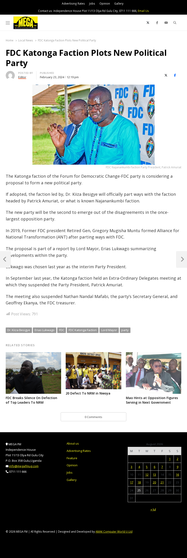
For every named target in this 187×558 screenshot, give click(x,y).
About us (73, 443)
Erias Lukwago (45, 330)
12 (146, 474)
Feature (72, 458)
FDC (61, 330)
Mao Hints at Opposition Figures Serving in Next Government (152, 400)
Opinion (104, 3)
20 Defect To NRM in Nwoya (88, 393)
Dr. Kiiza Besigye (18, 330)
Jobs (92, 3)
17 (131, 482)
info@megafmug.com (24, 466)
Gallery (118, 3)
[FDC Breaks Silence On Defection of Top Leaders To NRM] (33, 355)
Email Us (143, 11)
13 (154, 474)
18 (139, 482)
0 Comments (93, 417)
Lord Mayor (109, 330)
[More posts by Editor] (10, 74)
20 (154, 482)
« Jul (153, 509)
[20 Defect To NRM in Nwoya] (93, 355)
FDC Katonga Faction (83, 330)
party (125, 330)
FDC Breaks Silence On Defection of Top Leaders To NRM (31, 400)
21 (162, 482)
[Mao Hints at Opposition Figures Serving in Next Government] (154, 355)
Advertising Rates (73, 3)
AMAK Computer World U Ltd (114, 531)
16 (177, 474)
